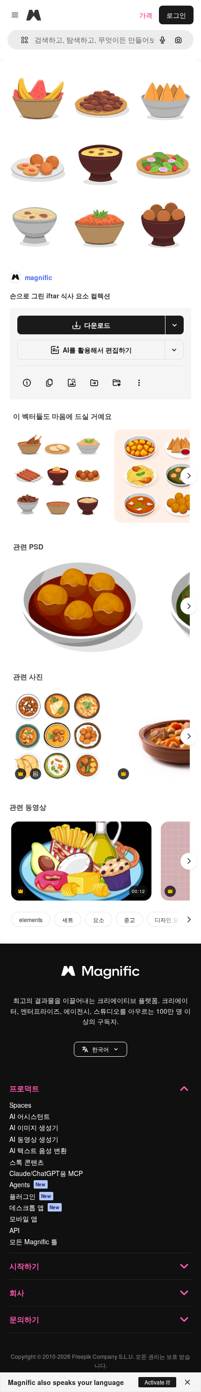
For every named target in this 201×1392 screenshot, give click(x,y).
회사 (16, 1292)
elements (31, 919)
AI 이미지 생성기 (33, 1127)
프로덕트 (24, 1088)
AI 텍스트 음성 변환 (38, 1150)
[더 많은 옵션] (138, 382)
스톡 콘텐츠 (26, 1162)
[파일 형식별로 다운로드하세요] (174, 325)
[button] (100, 1049)
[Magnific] (100, 973)
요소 (98, 919)
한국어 (100, 1049)
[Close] (187, 1382)
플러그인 (30, 1196)
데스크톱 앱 (34, 1207)
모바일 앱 (23, 1218)
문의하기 (24, 1319)
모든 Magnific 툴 (33, 1241)
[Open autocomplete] (21, 39)
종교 (129, 919)
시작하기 (24, 1266)
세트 (67, 919)
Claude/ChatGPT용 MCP (46, 1173)
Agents (27, 1184)
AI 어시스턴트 (29, 1116)
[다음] (188, 476)
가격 (145, 15)
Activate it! (157, 1382)
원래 (54, 80)
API (14, 1230)
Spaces (20, 1105)
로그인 (176, 15)
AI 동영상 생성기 (33, 1139)
